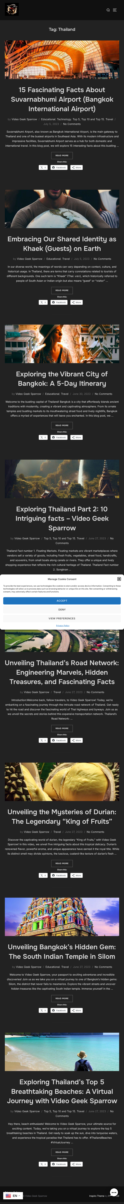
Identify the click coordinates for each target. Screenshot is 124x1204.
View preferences (62, 618)
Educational (48, 119)
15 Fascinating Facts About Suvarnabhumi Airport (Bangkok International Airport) (62, 99)
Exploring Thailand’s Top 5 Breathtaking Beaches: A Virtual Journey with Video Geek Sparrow (62, 1091)
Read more (64, 155)
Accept (62, 600)
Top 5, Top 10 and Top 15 (88, 119)
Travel (109, 119)
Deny (62, 609)
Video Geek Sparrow (24, 119)
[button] (119, 579)
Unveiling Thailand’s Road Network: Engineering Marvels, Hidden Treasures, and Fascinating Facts (62, 672)
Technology (64, 119)
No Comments (72, 124)
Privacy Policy (62, 625)
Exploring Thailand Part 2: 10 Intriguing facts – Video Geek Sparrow (62, 519)
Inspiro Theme (96, 1195)
